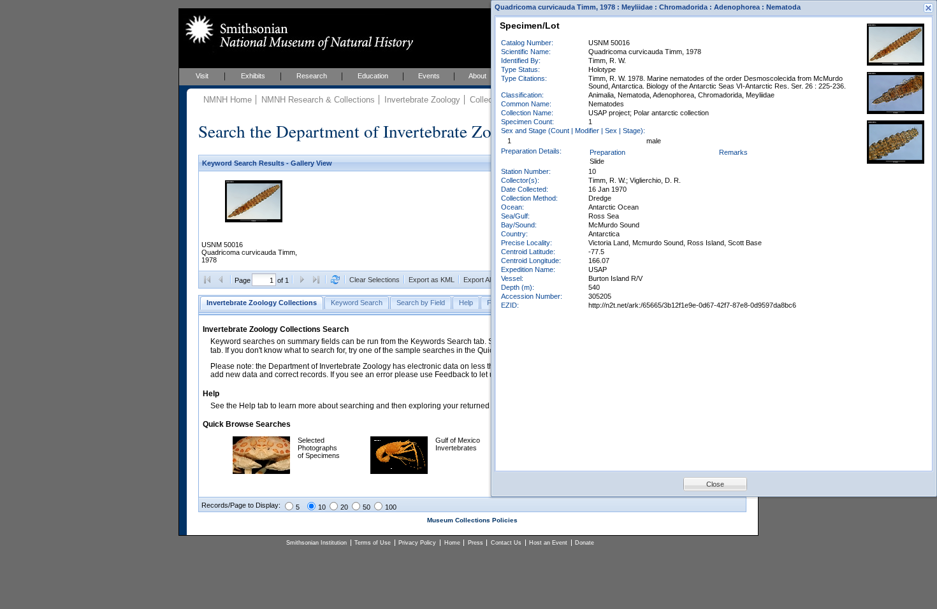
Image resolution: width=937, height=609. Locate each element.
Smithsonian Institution (316, 543)
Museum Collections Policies (472, 520)
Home (452, 543)
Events (429, 76)
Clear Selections (374, 279)
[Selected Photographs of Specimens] (261, 471)
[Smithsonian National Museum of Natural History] (296, 32)
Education (373, 76)
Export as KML (431, 279)
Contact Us (506, 543)
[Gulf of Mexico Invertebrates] (399, 471)
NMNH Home (227, 99)
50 (366, 507)
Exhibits (253, 76)
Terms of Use (372, 543)
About (477, 76)
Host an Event (548, 543)
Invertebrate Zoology (422, 99)
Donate (584, 543)
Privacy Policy (417, 543)
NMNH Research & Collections (318, 99)
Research (311, 76)
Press (475, 543)
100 (390, 507)
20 (344, 507)
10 (322, 507)
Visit (202, 76)
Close (715, 484)
